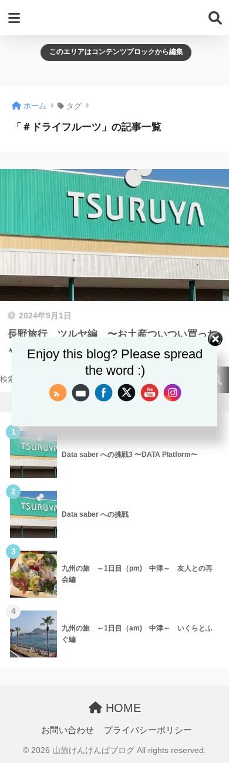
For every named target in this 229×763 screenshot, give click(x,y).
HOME (121, 707)
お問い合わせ (67, 730)
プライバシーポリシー (148, 730)
